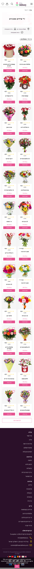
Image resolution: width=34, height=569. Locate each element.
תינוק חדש (29, 464)
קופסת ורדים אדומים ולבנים (9, 65)
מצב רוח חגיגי (25, 251)
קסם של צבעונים (25, 410)
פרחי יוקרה (28, 525)
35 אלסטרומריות (25, 158)
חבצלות (29, 493)
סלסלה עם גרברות (25, 64)
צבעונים (29, 497)
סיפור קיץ (9, 315)
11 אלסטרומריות (9, 190)
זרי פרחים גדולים (27, 517)
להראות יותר (17, 420)
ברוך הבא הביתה (27, 472)
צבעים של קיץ (25, 190)
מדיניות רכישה (27, 444)
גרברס (30, 501)
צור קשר (29, 436)
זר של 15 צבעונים (9, 410)
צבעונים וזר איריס (9, 378)
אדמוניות (29, 489)
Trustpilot (13, 534)
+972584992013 (23, 538)
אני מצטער (28, 476)
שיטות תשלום (28, 448)
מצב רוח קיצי (25, 283)
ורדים (30, 485)
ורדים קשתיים (9, 96)
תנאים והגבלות (27, 452)
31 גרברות (9, 284)
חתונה (30, 460)
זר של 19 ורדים (9, 253)
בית (31, 10)
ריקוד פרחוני (9, 158)
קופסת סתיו (25, 96)
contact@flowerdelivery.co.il (19, 545)
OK (17, 566)
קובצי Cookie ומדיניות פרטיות (15, 563)
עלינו (30, 440)
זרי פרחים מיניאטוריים (25, 521)
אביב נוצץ (9, 127)
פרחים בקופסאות (26, 509)
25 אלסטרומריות (25, 347)
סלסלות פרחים (27, 513)
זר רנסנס (9, 221)
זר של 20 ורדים (25, 127)
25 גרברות (25, 221)
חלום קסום (25, 378)
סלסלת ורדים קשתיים (9, 347)
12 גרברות (25, 315)
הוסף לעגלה (25, 70)
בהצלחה (29, 468)
